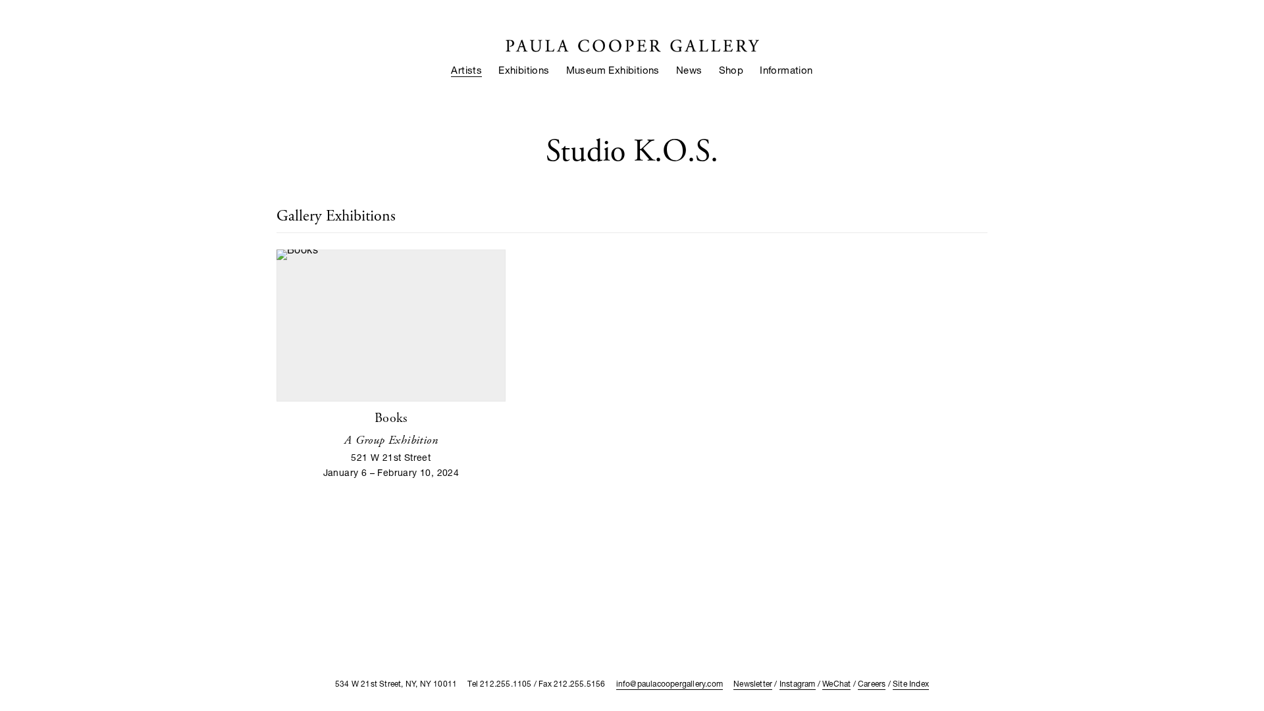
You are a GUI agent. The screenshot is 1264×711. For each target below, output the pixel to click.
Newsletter (752, 684)
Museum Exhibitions (613, 70)
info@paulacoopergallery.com (669, 684)
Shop (731, 70)
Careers (871, 684)
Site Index (911, 684)
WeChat (836, 684)
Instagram (797, 684)
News (689, 70)
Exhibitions (523, 70)
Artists (466, 70)
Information (786, 70)
